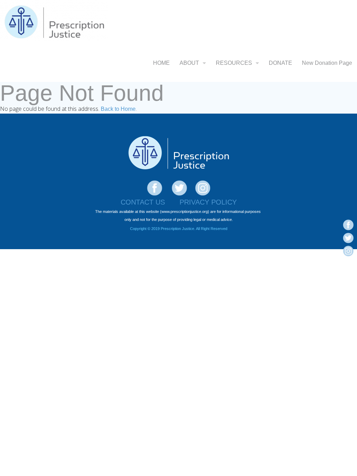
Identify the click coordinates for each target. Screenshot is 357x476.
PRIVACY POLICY (208, 202)
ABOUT (189, 63)
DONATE (280, 63)
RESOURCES (234, 63)
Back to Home (118, 109)
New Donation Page (327, 63)
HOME (161, 63)
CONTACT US (143, 202)
